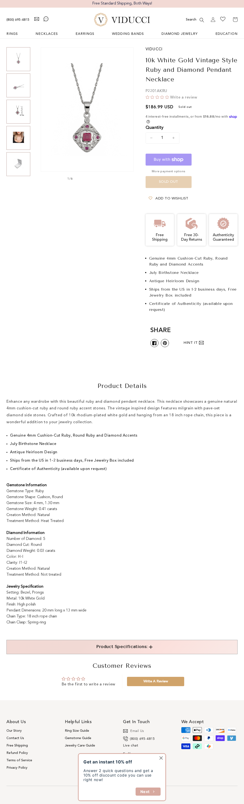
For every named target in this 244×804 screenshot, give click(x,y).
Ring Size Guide (77, 730)
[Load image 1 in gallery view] (18, 59)
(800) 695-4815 (18, 19)
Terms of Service (19, 760)
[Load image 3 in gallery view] (18, 112)
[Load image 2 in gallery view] (18, 85)
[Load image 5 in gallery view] (18, 164)
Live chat (130, 745)
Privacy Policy (16, 767)
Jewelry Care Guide (80, 745)
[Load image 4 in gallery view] (18, 138)
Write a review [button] (155, 681)
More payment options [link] (168, 171)
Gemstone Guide (78, 738)
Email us (137, 731)
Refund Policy (17, 753)
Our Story (14, 730)
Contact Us (15, 738)
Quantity (155, 127)
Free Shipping (17, 745)
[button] (201, 20)
